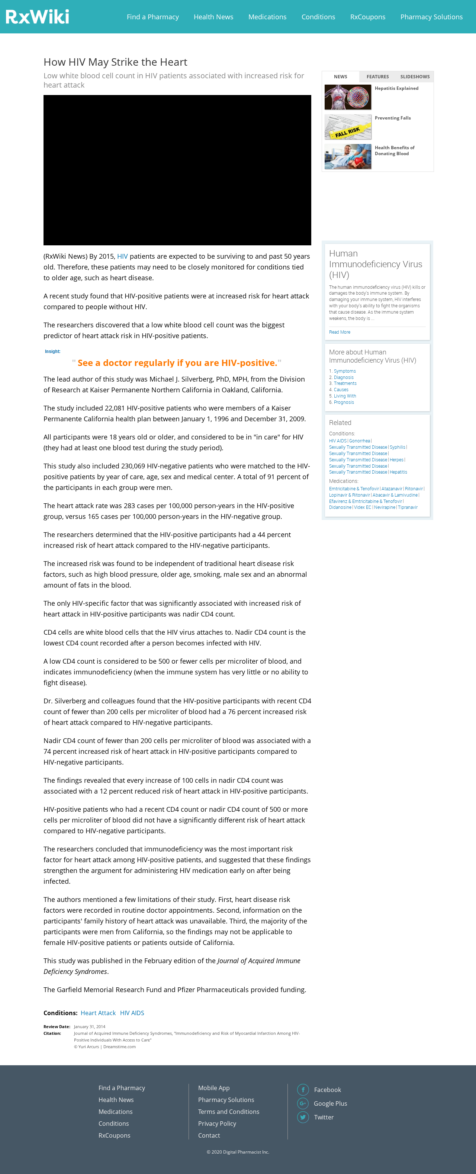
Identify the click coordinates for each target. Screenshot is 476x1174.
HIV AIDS (132, 1013)
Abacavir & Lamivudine (395, 495)
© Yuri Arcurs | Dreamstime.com (105, 1046)
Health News (214, 16)
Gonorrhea (359, 441)
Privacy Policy (217, 1123)
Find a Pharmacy (153, 16)
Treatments (345, 383)
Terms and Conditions (229, 1112)
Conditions (318, 16)
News (340, 76)
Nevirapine (384, 507)
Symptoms (345, 371)
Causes (341, 389)
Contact (209, 1135)
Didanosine (340, 507)
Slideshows (415, 76)
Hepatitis (398, 472)
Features (378, 76)
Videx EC (363, 507)
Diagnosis (344, 377)
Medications (267, 16)
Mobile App (214, 1088)
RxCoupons (368, 16)
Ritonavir (414, 489)
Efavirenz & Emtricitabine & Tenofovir (365, 501)
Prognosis (344, 402)
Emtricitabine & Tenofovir (354, 489)
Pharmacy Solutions (432, 16)
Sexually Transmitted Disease (358, 447)
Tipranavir (408, 507)
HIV (122, 256)
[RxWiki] (37, 16)
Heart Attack (98, 1013)
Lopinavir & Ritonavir (349, 495)
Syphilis (397, 447)
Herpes (396, 460)
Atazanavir (392, 489)
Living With (345, 396)
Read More (339, 332)
